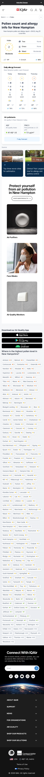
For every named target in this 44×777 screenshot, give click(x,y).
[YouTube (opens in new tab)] (22, 676)
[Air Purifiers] (22, 219)
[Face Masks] (22, 258)
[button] (12, 129)
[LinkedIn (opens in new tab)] (33, 676)
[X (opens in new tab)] (16, 676)
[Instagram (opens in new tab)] (27, 676)
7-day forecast (22, 139)
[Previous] (3, 2)
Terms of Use (22, 764)
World (3, 17)
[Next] (41, 2)
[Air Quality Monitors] (22, 297)
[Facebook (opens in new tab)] (11, 676)
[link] (31, 10)
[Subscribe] (36, 668)
